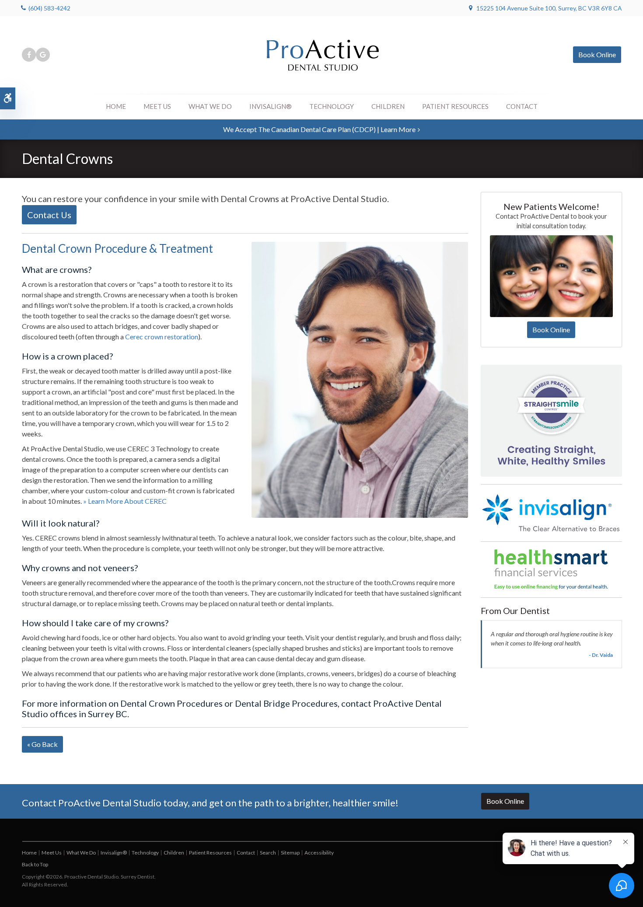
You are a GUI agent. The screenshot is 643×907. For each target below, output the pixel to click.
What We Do (210, 106)
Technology (331, 106)
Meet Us (157, 106)
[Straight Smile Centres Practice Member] (551, 420)
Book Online (597, 54)
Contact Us (49, 214)
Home (116, 106)
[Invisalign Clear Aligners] (551, 512)
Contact (522, 106)
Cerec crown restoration (161, 336)
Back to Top (35, 864)
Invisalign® (270, 106)
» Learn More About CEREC (125, 501)
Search (268, 852)
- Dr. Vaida (601, 655)
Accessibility (319, 852)
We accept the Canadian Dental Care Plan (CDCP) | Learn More (319, 129)
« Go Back (42, 744)
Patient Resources (455, 106)
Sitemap (290, 852)
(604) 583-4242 (49, 8)
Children (388, 106)
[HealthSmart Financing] (551, 569)
